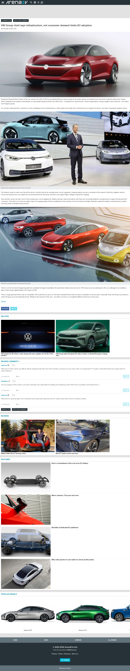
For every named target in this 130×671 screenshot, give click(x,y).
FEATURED (5, 459)
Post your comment (21, 20)
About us (75, 654)
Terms (60, 654)
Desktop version (65, 668)
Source (3, 301)
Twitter (13, 308)
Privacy (54, 654)
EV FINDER (65, 660)
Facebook (5, 308)
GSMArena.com (72, 650)
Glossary (67, 654)
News (46, 640)
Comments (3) (6, 20)
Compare (78, 640)
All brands (112, 640)
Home (15, 640)
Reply (126, 376)
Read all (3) (6, 409)
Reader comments (10, 361)
